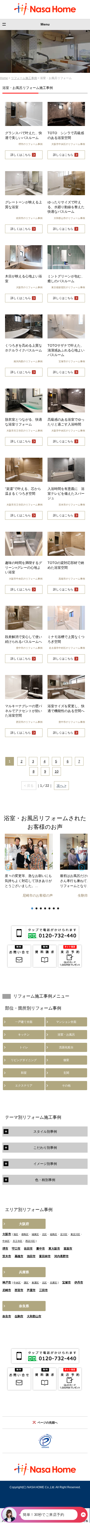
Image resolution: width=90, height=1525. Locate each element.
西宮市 (19, 1290)
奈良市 (6, 1316)
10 (57, 771)
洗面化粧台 (66, 1047)
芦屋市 (31, 1290)
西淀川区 (30, 1241)
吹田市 (28, 1248)
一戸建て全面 (23, 1022)
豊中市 (40, 1248)
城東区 (35, 1234)
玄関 (66, 1073)
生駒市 (19, 1316)
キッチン (24, 1034)
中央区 (6, 1241)
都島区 (25, 1234)
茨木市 (6, 1256)
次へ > (61, 786)
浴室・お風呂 (66, 1034)
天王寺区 (17, 1241)
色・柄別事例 (45, 1180)
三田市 (43, 1290)
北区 (44, 1234)
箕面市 (68, 1248)
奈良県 (24, 1306)
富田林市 (45, 1256)
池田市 (31, 1256)
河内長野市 (61, 1256)
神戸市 (6, 1282)
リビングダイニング (24, 1060)
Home (4, 78)
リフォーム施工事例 (24, 78)
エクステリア (23, 1085)
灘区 (26, 1282)
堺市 (5, 1248)
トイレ (23, 1047)
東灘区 (35, 1282)
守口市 (16, 1248)
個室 (66, 1060)
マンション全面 (66, 1022)
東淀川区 (75, 1234)
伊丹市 (78, 1282)
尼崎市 (6, 1290)
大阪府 (24, 1224)
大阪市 (6, 1234)
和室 (24, 1073)
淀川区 (63, 1234)
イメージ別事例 (45, 1164)
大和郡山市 (34, 1316)
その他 (66, 1085)
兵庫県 (24, 1272)
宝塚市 (66, 1282)
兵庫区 (53, 1282)
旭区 (15, 1234)
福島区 (53, 1234)
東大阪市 (54, 1248)
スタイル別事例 (45, 1131)
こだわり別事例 (45, 1148)
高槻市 (19, 1256)
